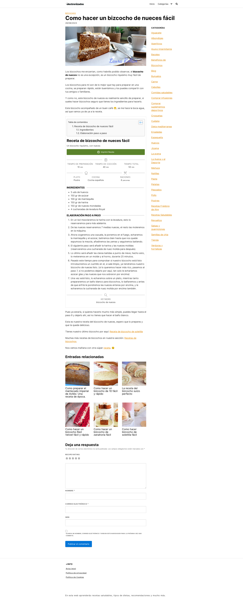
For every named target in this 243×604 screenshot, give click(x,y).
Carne (154, 81)
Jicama (155, 148)
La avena (156, 153)
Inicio (152, 4)
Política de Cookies (75, 577)
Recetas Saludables (161, 215)
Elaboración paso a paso (93, 133)
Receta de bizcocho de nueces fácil (93, 126)
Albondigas (157, 38)
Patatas (155, 184)
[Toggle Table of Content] (139, 122)
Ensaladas (156, 132)
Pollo (153, 195)
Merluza (155, 168)
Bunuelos (156, 76)
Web (67, 517)
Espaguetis (157, 137)
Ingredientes (87, 129)
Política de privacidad (76, 573)
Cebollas (155, 87)
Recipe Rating (72, 454)
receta (107, 348)
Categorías (163, 4)
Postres (155, 200)
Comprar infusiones (161, 98)
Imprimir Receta (107, 152)
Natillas (155, 173)
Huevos (155, 143)
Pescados (156, 189)
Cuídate (155, 121)
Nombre (70, 491)
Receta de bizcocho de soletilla (126, 331)
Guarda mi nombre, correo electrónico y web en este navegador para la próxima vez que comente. (104, 535)
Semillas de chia (159, 234)
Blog (153, 71)
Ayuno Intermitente (161, 49)
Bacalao (155, 54)
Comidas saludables (161, 92)
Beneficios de (158, 60)
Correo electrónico (77, 504)
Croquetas (156, 115)
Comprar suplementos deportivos (158, 107)
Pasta (154, 179)
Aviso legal (71, 568)
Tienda (155, 240)
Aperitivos (156, 43)
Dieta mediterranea (161, 126)
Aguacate (156, 32)
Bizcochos (70, 13)
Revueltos (156, 220)
